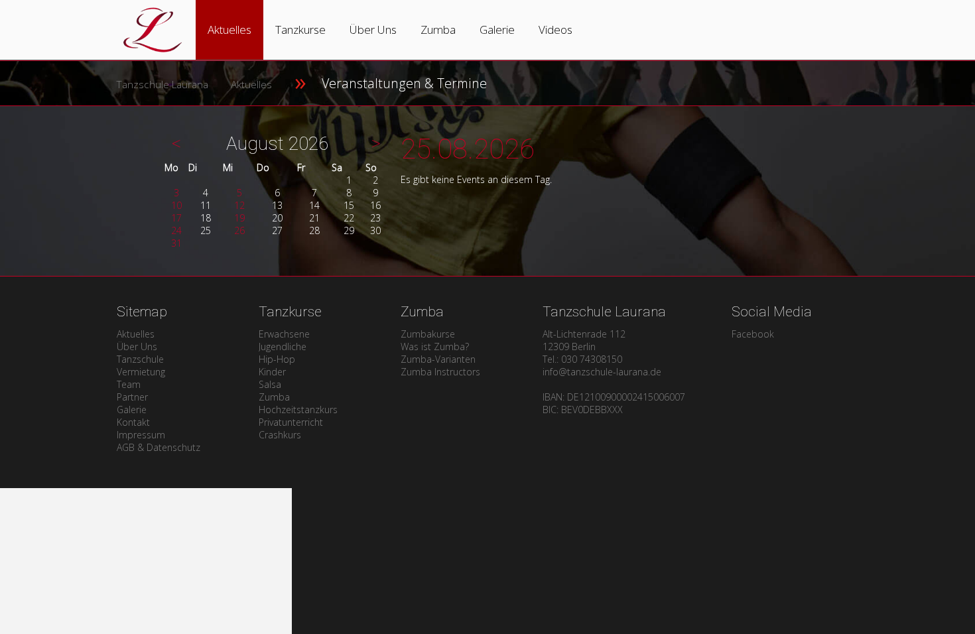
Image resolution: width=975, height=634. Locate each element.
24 (176, 230)
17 (176, 218)
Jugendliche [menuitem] (282, 346)
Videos (555, 29)
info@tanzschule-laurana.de (602, 371)
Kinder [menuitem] (272, 371)
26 (239, 230)
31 (176, 243)
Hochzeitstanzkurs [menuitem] (298, 409)
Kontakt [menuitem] (133, 422)
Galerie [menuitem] (132, 409)
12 (239, 205)
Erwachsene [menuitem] (284, 334)
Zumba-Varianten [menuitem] (438, 359)
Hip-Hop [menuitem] (277, 359)
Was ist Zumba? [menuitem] (435, 346)
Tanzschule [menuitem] (140, 359)
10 (176, 205)
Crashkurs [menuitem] (280, 434)
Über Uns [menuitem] (137, 346)
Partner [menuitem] (132, 397)
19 (239, 218)
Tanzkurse (300, 29)
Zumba (438, 29)
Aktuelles (229, 29)
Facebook (753, 334)
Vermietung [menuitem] (141, 371)
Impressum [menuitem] (141, 434)
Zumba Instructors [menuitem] (440, 371)
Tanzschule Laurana (162, 85)
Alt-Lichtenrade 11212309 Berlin (584, 340)
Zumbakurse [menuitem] (428, 334)
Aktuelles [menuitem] (136, 334)
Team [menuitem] (129, 384)
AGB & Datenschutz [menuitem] (158, 447)
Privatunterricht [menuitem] (291, 422)
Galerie (497, 29)
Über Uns (373, 29)
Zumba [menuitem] (274, 397)
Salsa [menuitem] (270, 384)
